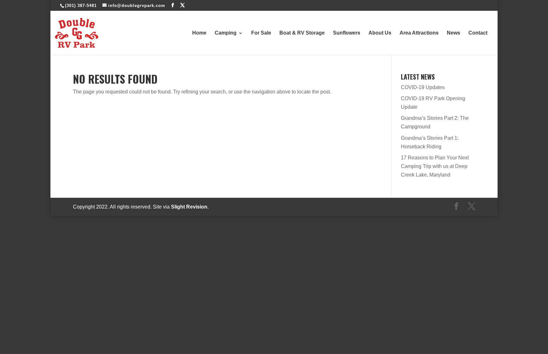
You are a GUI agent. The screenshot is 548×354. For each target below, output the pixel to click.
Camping (226, 33)
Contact (477, 33)
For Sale (261, 33)
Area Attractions (419, 33)
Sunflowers (346, 33)
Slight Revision (189, 206)
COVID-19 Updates (423, 87)
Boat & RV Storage (302, 33)
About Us (380, 33)
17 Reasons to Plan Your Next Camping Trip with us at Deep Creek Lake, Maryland (435, 166)
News (453, 33)
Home (199, 33)
